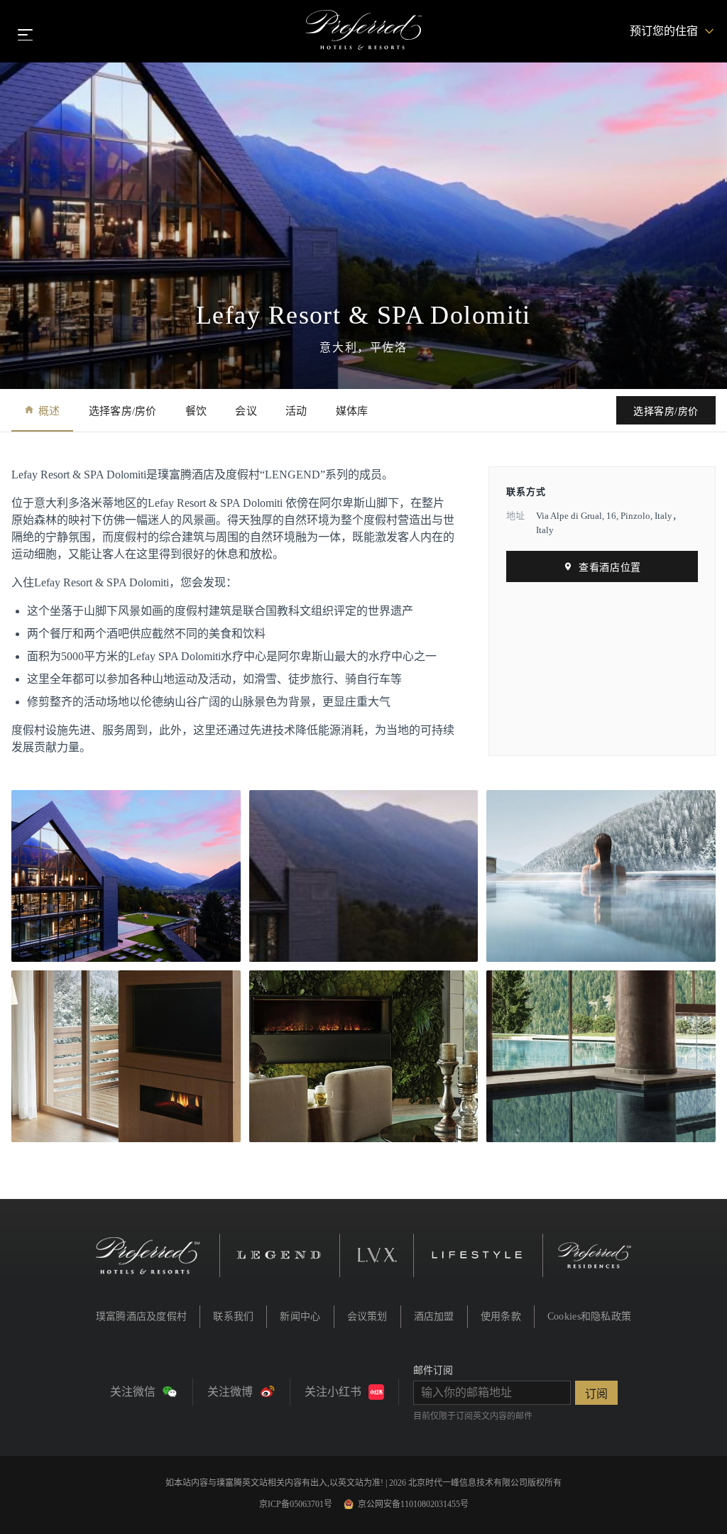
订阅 (596, 1394)
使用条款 (501, 1316)
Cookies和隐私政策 (589, 1316)
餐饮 (196, 411)
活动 (296, 411)
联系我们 (233, 1316)
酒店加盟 (434, 1316)
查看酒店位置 (609, 567)
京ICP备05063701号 (295, 1504)
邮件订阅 (433, 1370)
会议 (246, 411)
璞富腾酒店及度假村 (141, 1316)
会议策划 (367, 1316)
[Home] (363, 31)
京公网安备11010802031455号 (413, 1504)
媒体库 (352, 411)
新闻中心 (300, 1316)
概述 (49, 411)
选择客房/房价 (123, 411)
